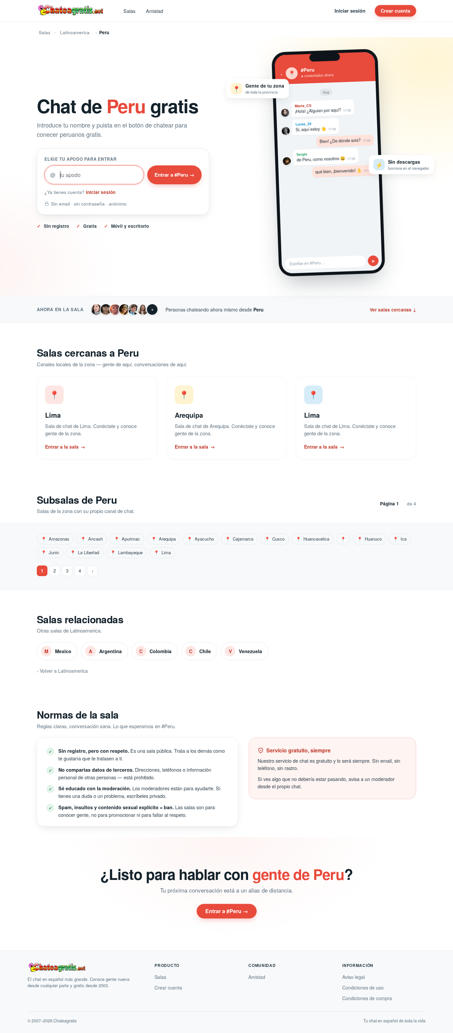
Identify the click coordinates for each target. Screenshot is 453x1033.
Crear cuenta (395, 10)
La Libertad (84, 552)
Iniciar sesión (350, 10)
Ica (400, 539)
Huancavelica (312, 539)
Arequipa (163, 539)
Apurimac (127, 539)
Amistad (154, 10)
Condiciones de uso (363, 987)
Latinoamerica (75, 32)
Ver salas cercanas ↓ (393, 309)
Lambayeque (126, 552)
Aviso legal (353, 977)
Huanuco (369, 539)
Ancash (92, 539)
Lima (162, 552)
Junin (50, 552)
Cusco (275, 539)
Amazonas (55, 539)
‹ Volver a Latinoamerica (62, 670)
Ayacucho (200, 539)
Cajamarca (239, 539)
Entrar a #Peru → (174, 174)
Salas (129, 10)
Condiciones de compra (367, 998)
